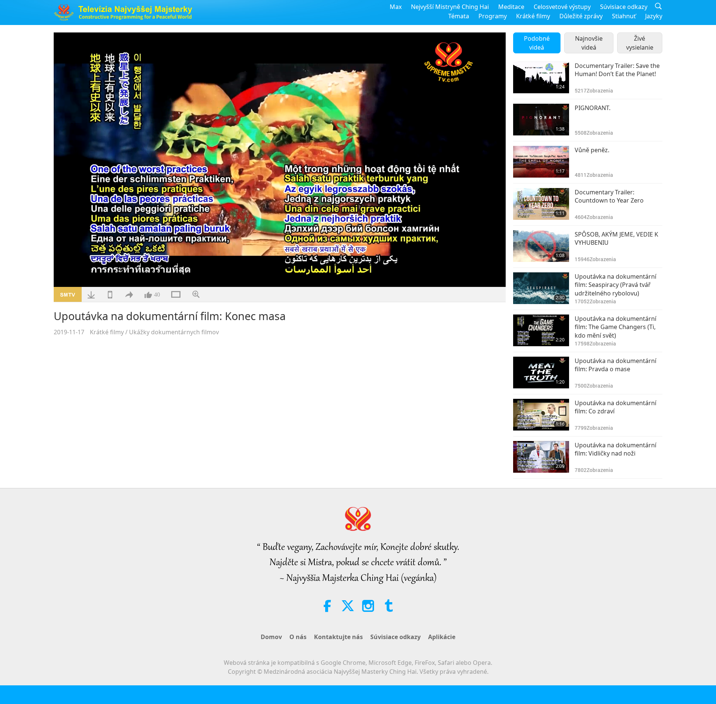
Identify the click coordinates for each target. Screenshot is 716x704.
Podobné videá (537, 42)
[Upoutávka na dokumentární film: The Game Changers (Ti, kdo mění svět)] (541, 330)
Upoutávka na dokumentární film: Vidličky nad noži (615, 449)
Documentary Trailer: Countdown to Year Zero (609, 196)
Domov (271, 637)
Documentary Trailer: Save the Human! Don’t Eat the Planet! (617, 70)
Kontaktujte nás (338, 637)
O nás (298, 637)
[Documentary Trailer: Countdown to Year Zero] (541, 204)
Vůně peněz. (592, 150)
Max (396, 7)
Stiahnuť (624, 16)
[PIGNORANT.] (541, 119)
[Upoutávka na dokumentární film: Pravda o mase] (541, 372)
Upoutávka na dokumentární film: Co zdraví (615, 407)
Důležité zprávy (581, 16)
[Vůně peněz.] (541, 162)
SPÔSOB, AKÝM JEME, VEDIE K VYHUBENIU (616, 238)
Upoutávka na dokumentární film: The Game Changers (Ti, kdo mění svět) (615, 327)
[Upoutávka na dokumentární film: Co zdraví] (541, 415)
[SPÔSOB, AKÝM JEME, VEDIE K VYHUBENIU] (541, 246)
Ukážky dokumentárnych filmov (174, 332)
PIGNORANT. (592, 108)
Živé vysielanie (639, 42)
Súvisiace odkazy (623, 7)
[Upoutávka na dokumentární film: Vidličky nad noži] (541, 457)
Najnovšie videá (589, 42)
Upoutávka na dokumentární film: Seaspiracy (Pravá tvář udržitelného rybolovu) (615, 284)
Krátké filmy (533, 16)
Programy (492, 16)
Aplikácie (441, 637)
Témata (458, 16)
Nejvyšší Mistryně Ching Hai (450, 7)
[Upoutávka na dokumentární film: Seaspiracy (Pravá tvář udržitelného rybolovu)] (541, 288)
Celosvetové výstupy (562, 7)
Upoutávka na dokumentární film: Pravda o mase (615, 365)
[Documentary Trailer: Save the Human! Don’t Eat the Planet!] (541, 77)
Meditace (511, 7)
